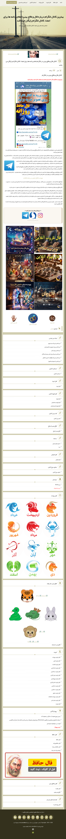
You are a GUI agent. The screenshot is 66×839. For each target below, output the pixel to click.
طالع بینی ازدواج (56, 431)
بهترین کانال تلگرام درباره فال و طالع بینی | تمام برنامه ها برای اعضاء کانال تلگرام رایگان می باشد (33, 18)
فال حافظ (55, 2)
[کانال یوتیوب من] (19, 817)
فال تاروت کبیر (56, 661)
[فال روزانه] (20, 240)
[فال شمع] (20, 268)
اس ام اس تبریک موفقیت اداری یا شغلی (51, 357)
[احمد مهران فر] (53, 54)
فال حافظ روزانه (56, 743)
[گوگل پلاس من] (24, 817)
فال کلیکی (58, 459)
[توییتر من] (28, 817)
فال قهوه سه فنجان (56, 402)
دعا (59, 447)
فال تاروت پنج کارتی (55, 678)
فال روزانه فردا (56, 804)
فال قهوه (58, 399)
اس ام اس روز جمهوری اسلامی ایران (52, 347)
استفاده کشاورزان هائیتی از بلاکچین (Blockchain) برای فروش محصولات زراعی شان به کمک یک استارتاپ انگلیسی (34, 720)
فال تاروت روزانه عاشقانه (54, 696)
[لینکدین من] (15, 817)
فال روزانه (41, 2)
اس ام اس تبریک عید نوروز (54, 343)
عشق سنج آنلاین (56, 472)
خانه (61, 2)
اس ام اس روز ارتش (55, 350)
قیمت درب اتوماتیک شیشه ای (53, 723)
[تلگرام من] (46, 817)
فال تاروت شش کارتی (55, 682)
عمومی (52, 328)
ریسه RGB (57, 484)
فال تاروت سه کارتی (55, 671)
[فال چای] (48, 296)
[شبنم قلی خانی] (13, 54)
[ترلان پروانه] (33, 54)
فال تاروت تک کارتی (55, 668)
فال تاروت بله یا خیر (55, 700)
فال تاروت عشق (56, 693)
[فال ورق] (20, 296)
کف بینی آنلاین (57, 418)
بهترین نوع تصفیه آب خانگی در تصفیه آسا (50, 716)
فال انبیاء (58, 386)
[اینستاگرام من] (37, 817)
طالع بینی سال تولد (56, 644)
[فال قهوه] (48, 268)
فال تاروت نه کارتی (56, 686)
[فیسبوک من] (42, 817)
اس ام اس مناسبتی (23, 2)
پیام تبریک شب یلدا (55, 750)
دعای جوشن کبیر (56, 443)
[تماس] (33, 817)
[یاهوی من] (51, 817)
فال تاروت (48, 2)
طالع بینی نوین (57, 792)
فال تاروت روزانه (56, 657)
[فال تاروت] (48, 240)
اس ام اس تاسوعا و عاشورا (54, 361)
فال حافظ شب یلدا (56, 747)
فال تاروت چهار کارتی (55, 675)
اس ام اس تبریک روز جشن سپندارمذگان (51, 354)
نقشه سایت (25, 826)
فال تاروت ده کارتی (55, 689)
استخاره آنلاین (33, 2)
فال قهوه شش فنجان (55, 406)
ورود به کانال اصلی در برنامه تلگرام (33, 178)
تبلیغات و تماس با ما (11, 2)
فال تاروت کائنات (56, 664)
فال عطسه (58, 788)
